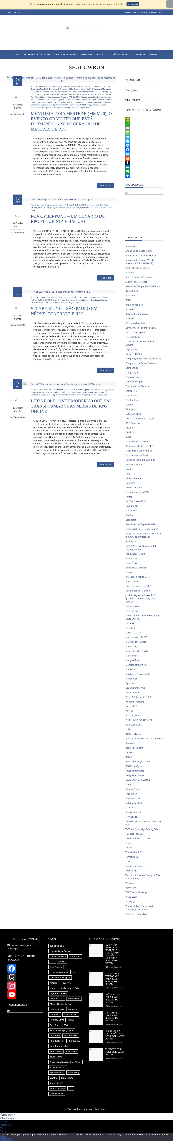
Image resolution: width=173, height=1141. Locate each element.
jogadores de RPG (58, 993)
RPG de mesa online (59, 1046)
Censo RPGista (132, 336)
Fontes (128, 496)
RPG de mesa (74, 1040)
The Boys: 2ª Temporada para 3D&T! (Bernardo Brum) (112, 978)
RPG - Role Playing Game (82, 102)
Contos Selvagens (134, 381)
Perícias (129, 710)
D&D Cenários (132, 423)
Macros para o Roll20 (136, 637)
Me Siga (4, 1121)
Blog (134, 12)
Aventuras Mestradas (136, 281)
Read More (105, 185)
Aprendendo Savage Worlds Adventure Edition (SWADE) (139, 262)
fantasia (53, 982)
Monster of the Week (136, 664)
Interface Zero (43, 207)
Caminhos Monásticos (136, 323)
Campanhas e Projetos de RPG (56, 86)
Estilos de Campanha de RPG (140, 459)
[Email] (144, 128)
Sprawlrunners (86, 207)
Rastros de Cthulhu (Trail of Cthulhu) (51, 102)
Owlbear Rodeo (89, 99)
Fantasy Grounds (42, 91)
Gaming (129, 515)
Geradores (130, 519)
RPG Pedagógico (133, 766)
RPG (66, 1025)
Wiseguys (130, 901)
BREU (41, 86)
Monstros (130, 669)
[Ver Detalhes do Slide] (144, 210)
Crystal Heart (132, 395)
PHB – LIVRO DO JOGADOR (139, 720)
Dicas (128, 436)
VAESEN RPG (85, 105)
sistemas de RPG (57, 1067)
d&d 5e (62, 961)
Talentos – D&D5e (134, 833)
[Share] (144, 176)
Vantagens (130, 883)
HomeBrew (131, 563)
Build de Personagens (136, 313)
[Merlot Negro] (8, 1118)
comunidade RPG (58, 956)
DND (74, 972)
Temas (95, 207)
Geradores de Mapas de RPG (140, 524)
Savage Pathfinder (134, 770)
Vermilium (130, 887)
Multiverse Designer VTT (56, 99)
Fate (51, 91)
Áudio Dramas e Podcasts (138, 277)
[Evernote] (144, 171)
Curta (3, 1131)
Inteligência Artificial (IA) (137, 576)
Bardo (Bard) (131, 290)
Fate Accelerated (60, 91)
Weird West (131, 896)
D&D (52, 961)
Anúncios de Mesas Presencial (140, 255)
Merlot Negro (132, 646)
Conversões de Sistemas (118, 54)
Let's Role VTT (40, 99)
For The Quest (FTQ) (103, 91)
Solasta (129, 807)
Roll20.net (54, 1025)
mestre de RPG (57, 1009)
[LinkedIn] (144, 167)
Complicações (132, 372)
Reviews (129, 752)
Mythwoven (131, 678)
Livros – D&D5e (133, 632)
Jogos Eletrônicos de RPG (138, 586)
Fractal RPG (131, 510)
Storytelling (131, 816)
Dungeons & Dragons (60, 977)
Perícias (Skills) (132, 715)
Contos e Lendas (133, 377)
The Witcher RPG (62, 105)
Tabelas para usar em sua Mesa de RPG (143, 823)
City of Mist (131, 349)
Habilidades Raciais (135, 553)
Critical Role (131, 390)
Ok (3, 1138)
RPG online (71, 1051)
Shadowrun (35, 105)
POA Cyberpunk (37, 205)
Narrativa (72, 1009)
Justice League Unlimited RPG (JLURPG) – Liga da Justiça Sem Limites (140, 598)
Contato (161, 12)
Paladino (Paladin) (134, 701)
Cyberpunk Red (37, 89)
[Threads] (25, 977)
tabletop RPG (67, 1077)
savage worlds (56, 1056)
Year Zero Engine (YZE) (80, 107)
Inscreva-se (6, 1124)
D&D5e (70, 89)
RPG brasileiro (70, 1035)
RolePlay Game (57, 1019)
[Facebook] (144, 150)
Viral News (88, 1109)
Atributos (130, 272)
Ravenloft (130, 743)
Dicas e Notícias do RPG (83, 89)
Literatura (130, 628)
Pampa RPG (131, 706)
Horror (129, 572)
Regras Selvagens (134, 747)
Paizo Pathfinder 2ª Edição (55, 392)
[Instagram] (25, 986)
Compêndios (49, 205)
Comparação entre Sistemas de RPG (143, 358)
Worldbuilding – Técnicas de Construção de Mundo (139, 908)
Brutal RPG (131, 309)
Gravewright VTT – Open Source (141, 528)
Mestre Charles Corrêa (137, 651)
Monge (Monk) (133, 660)
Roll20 (69, 102)
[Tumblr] (144, 163)
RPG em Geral (140, 54)
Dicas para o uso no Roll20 (138, 450)
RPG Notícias (56, 1051)
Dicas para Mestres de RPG (41, 389)
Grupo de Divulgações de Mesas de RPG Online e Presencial (65, 94)
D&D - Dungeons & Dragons (55, 89)
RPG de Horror (57, 1040)
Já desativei (133, 4)
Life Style (129, 623)
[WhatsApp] (144, 124)
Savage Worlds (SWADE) (92, 54)
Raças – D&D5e (133, 733)
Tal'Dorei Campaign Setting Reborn (143, 829)
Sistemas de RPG (47, 105)
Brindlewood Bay (134, 304)
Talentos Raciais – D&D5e (138, 838)
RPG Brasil (55, 1035)
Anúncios (34, 86)
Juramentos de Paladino (137, 590)
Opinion (129, 683)
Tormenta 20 (74, 105)
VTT (70, 1088)
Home (127, 12)
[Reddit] (144, 158)
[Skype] (144, 141)
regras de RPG (70, 1014)
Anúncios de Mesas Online (138, 250)
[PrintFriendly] (144, 119)
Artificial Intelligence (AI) (37, 54)
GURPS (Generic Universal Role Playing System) (63, 300)
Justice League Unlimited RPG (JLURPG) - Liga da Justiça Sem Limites (75, 97)
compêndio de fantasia (60, 951)
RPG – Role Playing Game (138, 761)
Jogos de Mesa (57, 998)
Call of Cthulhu (57, 945)
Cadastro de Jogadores (146, 12)
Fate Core (72, 91)
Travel (128, 861)
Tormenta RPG (56, 1083)
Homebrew (131, 558)
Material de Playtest (135, 641)
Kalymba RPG (132, 606)
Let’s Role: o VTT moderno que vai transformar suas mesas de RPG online (71, 406)
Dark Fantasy (56, 967)
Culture (129, 404)
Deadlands (130, 432)
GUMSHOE (131, 541)
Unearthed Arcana (134, 866)
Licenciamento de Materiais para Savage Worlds (142, 617)
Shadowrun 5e (132, 798)
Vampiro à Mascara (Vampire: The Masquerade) (88, 395)
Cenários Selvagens (59, 297)
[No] (9, 1139)
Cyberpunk (60, 205)
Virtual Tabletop (57, 1088)
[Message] (144, 132)
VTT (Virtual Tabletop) (62, 107)
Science (129, 784)
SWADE (53, 1077)
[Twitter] (144, 154)
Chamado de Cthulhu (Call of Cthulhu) (84, 86)
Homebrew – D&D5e (135, 567)
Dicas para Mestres (59, 972)
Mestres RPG (132, 655)
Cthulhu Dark (106, 86)
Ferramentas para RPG (85, 91)
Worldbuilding (56, 1093)
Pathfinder (55, 1014)
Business (129, 318)
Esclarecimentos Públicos (138, 455)
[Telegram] (144, 137)
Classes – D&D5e (133, 354)
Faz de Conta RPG (134, 487)
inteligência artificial (70, 988)
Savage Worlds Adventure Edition (65, 1062)
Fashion (129, 469)
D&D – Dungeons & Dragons (140, 418)
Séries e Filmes (132, 789)
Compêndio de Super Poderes (140, 363)
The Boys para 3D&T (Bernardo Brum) (115, 1051)
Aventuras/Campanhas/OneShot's (142, 286)
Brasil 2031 (131, 295)
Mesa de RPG (74, 998)
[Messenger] (144, 145)
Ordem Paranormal (74, 99)
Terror (128, 847)
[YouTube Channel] (25, 994)
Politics (129, 729)
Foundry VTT (36, 94)
